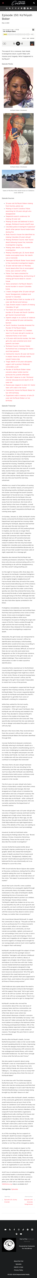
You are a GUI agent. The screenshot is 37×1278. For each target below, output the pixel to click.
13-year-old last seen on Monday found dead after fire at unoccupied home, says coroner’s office (19, 268)
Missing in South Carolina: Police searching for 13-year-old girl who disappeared (18, 211)
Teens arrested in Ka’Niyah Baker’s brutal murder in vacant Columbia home (19, 286)
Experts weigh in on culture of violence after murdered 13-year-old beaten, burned (20, 320)
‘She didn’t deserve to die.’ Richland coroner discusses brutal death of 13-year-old (20, 379)
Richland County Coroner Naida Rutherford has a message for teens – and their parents (20, 348)
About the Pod (18, 1261)
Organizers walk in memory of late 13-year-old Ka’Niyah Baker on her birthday (20, 398)
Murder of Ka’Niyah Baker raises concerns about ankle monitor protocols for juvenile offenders (18, 372)
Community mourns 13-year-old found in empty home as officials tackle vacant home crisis (20, 356)
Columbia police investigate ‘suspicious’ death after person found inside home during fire (20, 229)
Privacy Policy (18, 1270)
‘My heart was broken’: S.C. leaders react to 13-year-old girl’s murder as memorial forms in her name (19, 333)
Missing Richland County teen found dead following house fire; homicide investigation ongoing (19, 242)
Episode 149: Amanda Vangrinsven (28, 1202)
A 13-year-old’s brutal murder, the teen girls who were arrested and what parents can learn (20, 340)
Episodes (14, 1189)
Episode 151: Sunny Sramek (10, 1201)
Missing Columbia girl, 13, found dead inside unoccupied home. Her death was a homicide (20, 255)
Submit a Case (18, 1267)
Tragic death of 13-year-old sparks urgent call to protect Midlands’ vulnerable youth (19, 364)
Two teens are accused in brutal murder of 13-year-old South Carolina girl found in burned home (20, 312)
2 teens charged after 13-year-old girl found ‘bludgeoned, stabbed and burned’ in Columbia (20, 294)
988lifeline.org (7, 1184)
